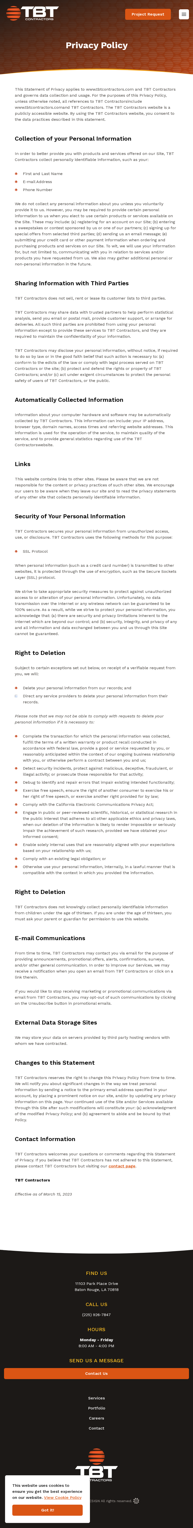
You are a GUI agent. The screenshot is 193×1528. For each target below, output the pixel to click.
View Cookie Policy (62, 1497)
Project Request (148, 14)
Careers (96, 1418)
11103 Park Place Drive (96, 1283)
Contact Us (96, 1373)
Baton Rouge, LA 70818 (97, 1289)
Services (96, 1398)
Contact (96, 1428)
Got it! (47, 1510)
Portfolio (96, 1408)
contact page (122, 1166)
